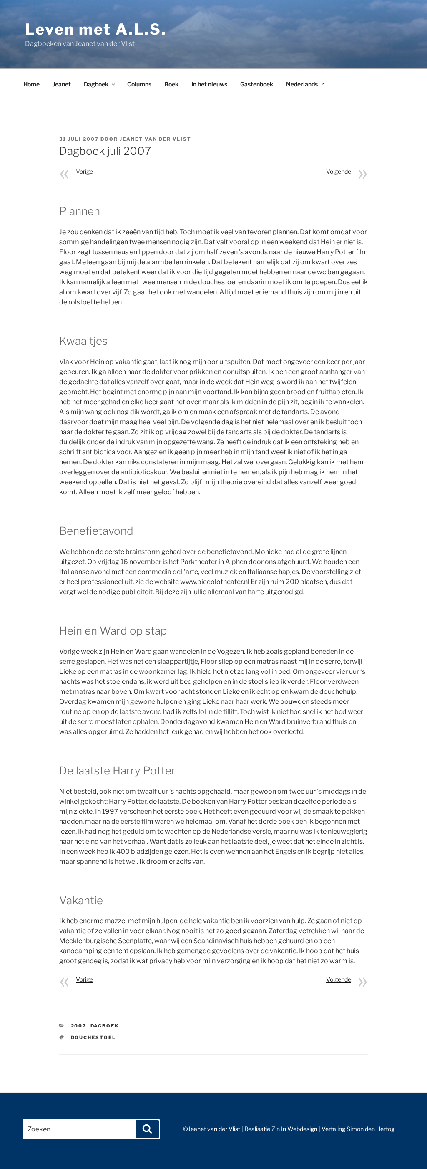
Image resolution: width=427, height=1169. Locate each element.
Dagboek (96, 84)
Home (31, 84)
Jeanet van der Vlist (155, 139)
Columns (139, 84)
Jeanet (62, 84)
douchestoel (93, 1037)
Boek (171, 84)
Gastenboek (256, 84)
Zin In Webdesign (294, 1128)
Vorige (84, 171)
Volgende (338, 171)
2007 (79, 1026)
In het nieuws (209, 84)
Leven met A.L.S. (96, 29)
